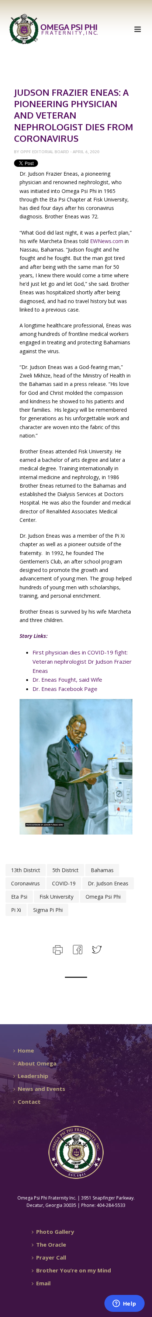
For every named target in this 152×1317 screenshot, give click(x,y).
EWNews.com (106, 241)
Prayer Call (51, 1257)
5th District (65, 870)
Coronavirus (25, 883)
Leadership (33, 1075)
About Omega (37, 1063)
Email (43, 1283)
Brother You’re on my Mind (73, 1270)
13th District (25, 870)
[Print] (57, 948)
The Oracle (51, 1244)
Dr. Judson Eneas (108, 883)
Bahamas (102, 870)
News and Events (41, 1088)
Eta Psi (19, 896)
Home (26, 1050)
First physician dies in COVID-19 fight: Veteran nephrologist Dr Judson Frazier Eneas (82, 661)
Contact (29, 1101)
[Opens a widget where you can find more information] (124, 1304)
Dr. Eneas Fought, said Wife (67, 679)
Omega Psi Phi (103, 896)
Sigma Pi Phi (48, 909)
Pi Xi (16, 909)
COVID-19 (64, 883)
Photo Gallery (55, 1231)
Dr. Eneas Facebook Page (64, 688)
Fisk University (56, 896)
